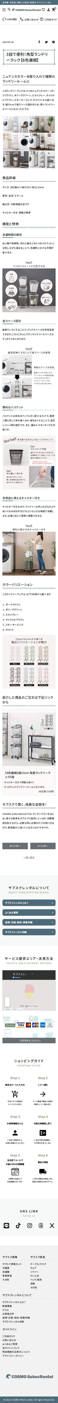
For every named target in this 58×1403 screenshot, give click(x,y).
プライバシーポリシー (13, 1355)
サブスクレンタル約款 (16, 932)
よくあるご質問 (10, 1344)
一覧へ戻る (29, 857)
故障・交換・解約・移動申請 (19, 922)
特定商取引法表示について (16, 1351)
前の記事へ (15, 846)
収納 (32, 1283)
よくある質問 (11, 912)
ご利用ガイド (8, 1336)
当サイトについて (11, 1347)
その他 (5, 1279)
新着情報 (7, 1306)
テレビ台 (34, 1275)
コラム (5, 1309)
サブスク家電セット (12, 1264)
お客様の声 (8, 1313)
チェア (33, 1267)
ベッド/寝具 (36, 1279)
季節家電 (7, 1275)
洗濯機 (6, 1271)
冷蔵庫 (6, 1267)
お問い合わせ (9, 1340)
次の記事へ (42, 846)
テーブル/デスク (38, 1264)
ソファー (34, 1271)
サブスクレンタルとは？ (16, 902)
